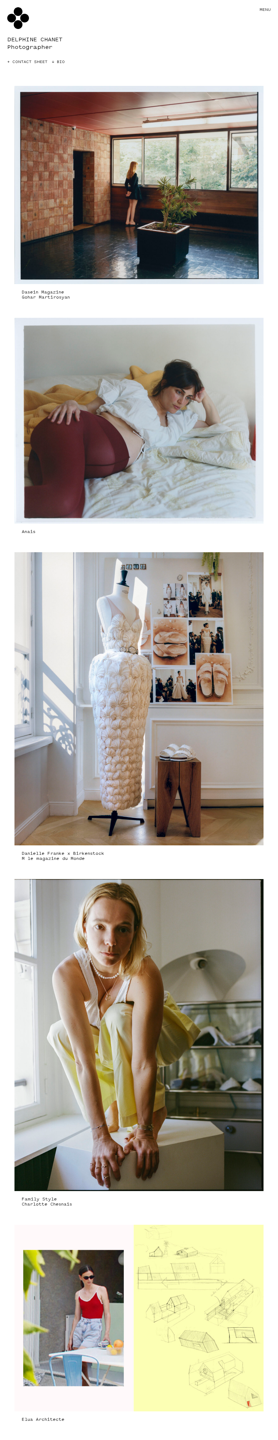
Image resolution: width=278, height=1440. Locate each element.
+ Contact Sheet (27, 61)
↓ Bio (58, 61)
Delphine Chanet (35, 39)
